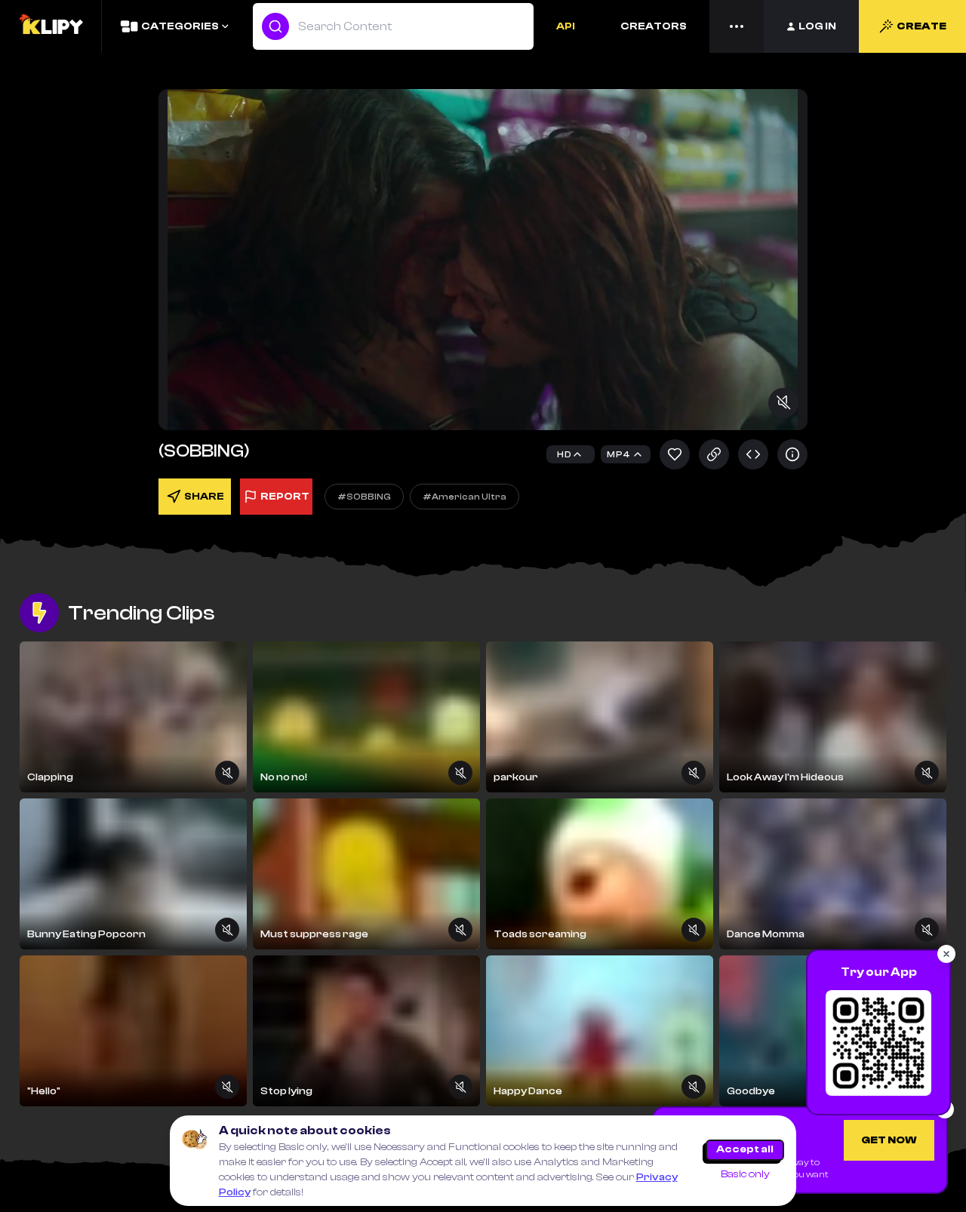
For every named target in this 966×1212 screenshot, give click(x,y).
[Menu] (736, 26)
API (565, 26)
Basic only (745, 1174)
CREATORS (653, 26)
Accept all (745, 1149)
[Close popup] (946, 954)
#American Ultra (464, 496)
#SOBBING (364, 496)
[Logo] (50, 26)
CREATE (921, 26)
